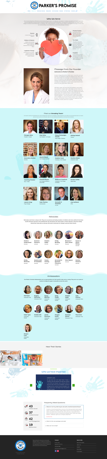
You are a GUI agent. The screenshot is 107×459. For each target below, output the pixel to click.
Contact (73, 10)
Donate (61, 10)
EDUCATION (79, 449)
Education (48, 10)
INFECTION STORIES (80, 442)
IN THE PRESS (79, 451)
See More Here (49, 416)
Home (29, 10)
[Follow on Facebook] (56, 451)
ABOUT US (79, 444)
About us (34, 10)
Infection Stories (41, 10)
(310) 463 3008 (57, 446)
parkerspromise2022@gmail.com (60, 448)
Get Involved (55, 10)
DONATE (78, 447)
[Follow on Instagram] (58, 451)
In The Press (67, 10)
